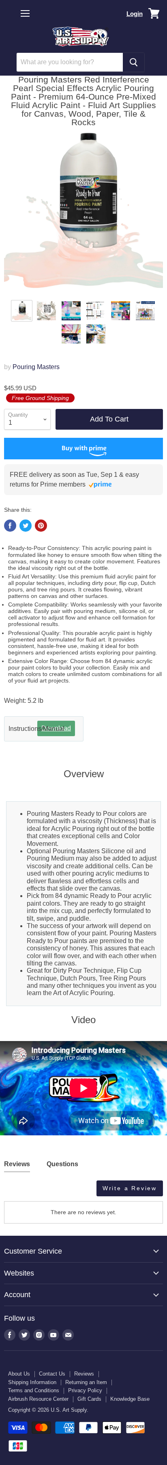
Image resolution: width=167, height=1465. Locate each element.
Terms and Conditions (33, 1390)
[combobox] (70, 62)
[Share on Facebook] (10, 525)
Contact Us (52, 1374)
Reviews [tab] (17, 1164)
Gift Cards (89, 1399)
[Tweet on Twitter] (25, 525)
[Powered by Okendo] (24, 1191)
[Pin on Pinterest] (41, 525)
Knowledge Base (130, 1399)
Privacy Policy (85, 1390)
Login (134, 13)
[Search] (133, 62)
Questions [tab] (62, 1164)
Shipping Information (32, 1382)
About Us (19, 1374)
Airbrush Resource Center (38, 1399)
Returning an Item (86, 1382)
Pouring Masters (36, 366)
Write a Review (130, 1188)
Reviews (84, 1374)
